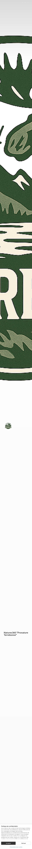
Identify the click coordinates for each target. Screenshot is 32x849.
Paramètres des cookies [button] (16, 847)
